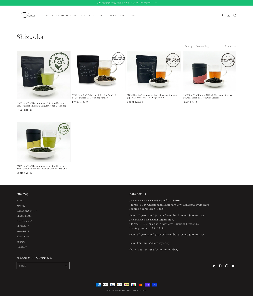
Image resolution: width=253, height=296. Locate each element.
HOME (20, 200)
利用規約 (21, 241)
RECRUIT (22, 246)
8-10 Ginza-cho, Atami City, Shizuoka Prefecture (169, 223)
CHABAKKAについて (27, 210)
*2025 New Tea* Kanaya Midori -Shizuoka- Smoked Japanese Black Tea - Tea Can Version (208, 96)
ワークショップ (24, 221)
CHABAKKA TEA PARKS (121, 290)
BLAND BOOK (24, 215)
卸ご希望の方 (23, 226)
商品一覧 (21, 205)
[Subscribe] (66, 265)
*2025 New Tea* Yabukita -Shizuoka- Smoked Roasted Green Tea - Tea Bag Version (94, 96)
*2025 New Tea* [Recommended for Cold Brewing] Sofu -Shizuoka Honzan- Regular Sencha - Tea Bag (41, 104)
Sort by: (189, 46)
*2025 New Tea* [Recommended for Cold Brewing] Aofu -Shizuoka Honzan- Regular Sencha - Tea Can (42, 167)
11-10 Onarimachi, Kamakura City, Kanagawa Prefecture (174, 204)
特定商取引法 (23, 231)
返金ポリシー (23, 236)
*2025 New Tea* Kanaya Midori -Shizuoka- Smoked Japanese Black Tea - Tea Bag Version (152, 96)
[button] (222, 15)
